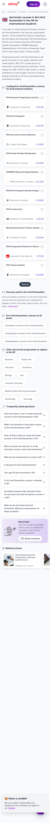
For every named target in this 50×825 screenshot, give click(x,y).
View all (25, 284)
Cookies (11, 808)
